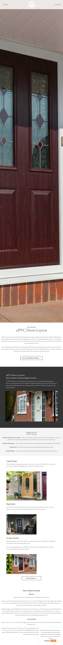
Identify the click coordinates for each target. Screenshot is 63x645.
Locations (50, 4)
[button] (5, 5)
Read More (47, 640)
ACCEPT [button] (53, 640)
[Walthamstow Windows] (31, 4)
